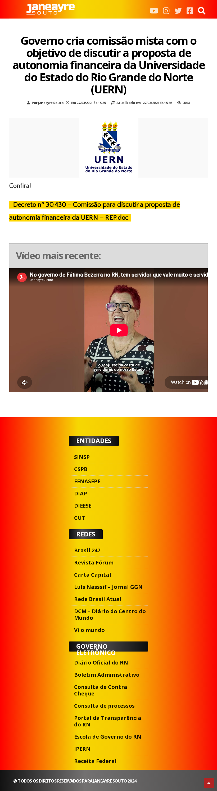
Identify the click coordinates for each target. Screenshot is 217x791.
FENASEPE (87, 481)
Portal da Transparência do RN (107, 721)
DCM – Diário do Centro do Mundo (110, 614)
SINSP (82, 456)
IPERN (82, 748)
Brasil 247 (87, 550)
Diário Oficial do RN (101, 662)
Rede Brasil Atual (97, 599)
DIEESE (83, 505)
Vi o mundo (89, 630)
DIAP (80, 493)
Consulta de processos (104, 705)
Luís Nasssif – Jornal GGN (108, 586)
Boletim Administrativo (106, 674)
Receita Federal (95, 761)
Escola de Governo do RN (107, 736)
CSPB (81, 469)
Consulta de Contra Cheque (100, 690)
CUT (79, 517)
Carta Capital (92, 574)
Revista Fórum (94, 562)
